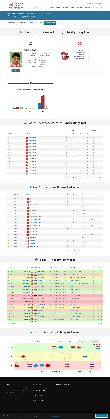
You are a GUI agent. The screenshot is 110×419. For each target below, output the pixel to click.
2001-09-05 (11, 271)
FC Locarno (33, 213)
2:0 (51, 283)
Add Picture (16, 71)
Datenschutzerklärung (38, 400)
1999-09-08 (11, 283)
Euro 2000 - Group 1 (59, 283)
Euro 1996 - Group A (59, 301)
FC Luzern (33, 199)
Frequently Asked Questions (40, 390)
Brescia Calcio (34, 205)
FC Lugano (33, 202)
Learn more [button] (55, 416)
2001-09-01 (11, 274)
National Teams (22, 23)
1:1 (51, 307)
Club (27, 194)
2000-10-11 (11, 277)
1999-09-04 (11, 286)
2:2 (51, 277)
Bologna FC (33, 237)
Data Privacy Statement (39, 403)
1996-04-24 (11, 313)
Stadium (73, 267)
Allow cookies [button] (101, 416)
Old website (90, 3)
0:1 (51, 295)
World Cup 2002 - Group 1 (61, 271)
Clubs (32, 23)
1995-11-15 (11, 316)
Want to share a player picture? (41, 398)
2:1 (51, 286)
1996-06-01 (11, 310)
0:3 (51, 271)
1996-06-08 (11, 307)
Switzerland (32, 137)
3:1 (51, 316)
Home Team (29, 267)
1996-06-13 (11, 304)
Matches (40, 23)
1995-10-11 (11, 319)
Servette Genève (34, 246)
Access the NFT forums (39, 393)
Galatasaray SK (34, 228)
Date (9, 267)
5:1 (51, 280)
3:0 (51, 319)
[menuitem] (91, 341)
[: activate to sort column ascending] (10, 194)
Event (56, 267)
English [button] (99, 3)
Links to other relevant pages (40, 388)
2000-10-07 (11, 280)
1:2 (51, 274)
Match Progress (50, 23)
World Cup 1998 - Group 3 (61, 289)
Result (51, 267)
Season (10, 133)
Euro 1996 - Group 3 (59, 319)
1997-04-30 (11, 292)
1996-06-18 (11, 301)
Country (28, 133)
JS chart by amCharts (16, 97)
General (12, 23)
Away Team (37, 267)
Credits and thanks (38, 395)
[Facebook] (101, 8)
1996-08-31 (11, 298)
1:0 (51, 292)
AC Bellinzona (34, 210)
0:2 (51, 304)
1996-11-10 (11, 295)
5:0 (51, 289)
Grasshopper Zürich (35, 216)
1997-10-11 (11, 289)
